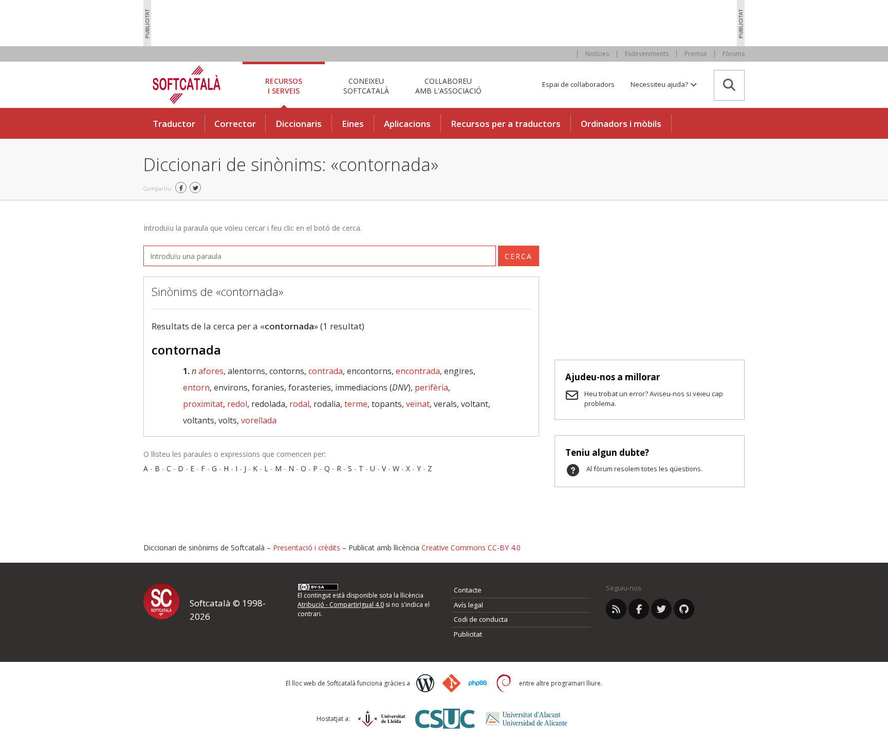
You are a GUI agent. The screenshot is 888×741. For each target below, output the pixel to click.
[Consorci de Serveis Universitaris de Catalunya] (445, 719)
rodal (299, 404)
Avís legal (468, 604)
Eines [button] (353, 123)
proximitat (203, 404)
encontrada (418, 371)
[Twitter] (661, 609)
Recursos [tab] (283, 85)
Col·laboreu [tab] (448, 85)
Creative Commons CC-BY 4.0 (471, 547)
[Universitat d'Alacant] (526, 719)
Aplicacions (407, 123)
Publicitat (468, 634)
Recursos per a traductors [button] (506, 123)
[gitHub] (684, 609)
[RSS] (616, 609)
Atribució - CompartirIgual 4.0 (341, 604)
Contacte (468, 590)
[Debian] (504, 683)
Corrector (235, 123)
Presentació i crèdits (306, 547)
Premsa (695, 53)
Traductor (174, 123)
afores (211, 371)
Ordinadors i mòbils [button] (621, 123)
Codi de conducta (481, 619)
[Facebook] (638, 609)
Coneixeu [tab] (366, 85)
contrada (325, 371)
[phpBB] (478, 683)
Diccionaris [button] (298, 123)
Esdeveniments (647, 53)
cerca (518, 256)
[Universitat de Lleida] (381, 719)
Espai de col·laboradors (578, 84)
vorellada (258, 420)
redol (237, 404)
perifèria (431, 387)
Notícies (597, 53)
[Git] (451, 683)
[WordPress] (425, 683)
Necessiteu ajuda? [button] (660, 84)
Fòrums (734, 53)
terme (355, 404)
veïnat (418, 404)
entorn (196, 387)
